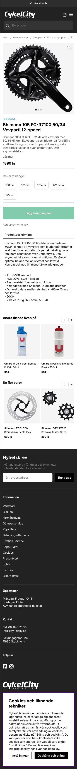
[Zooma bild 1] (38, 78)
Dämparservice (13, 523)
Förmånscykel (12, 517)
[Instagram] (12, 667)
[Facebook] (5, 667)
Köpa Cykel (10, 547)
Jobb (6, 564)
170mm (41, 185)
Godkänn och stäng (51, 755)
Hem (5, 37)
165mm (25, 185)
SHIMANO (9, 119)
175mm (10, 195)
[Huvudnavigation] (71, 14)
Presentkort (10, 558)
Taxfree (8, 570)
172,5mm (58, 185)
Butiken (8, 512)
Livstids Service (13, 541)
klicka (37, 605)
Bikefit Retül (11, 576)
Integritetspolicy (19, 749)
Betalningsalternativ (16, 535)
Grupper (37, 37)
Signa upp (64, 477)
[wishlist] (69, 47)
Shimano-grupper (56, 37)
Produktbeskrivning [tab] (18, 234)
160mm (10, 185)
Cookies (8, 552)
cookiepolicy (51, 749)
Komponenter (20, 37)
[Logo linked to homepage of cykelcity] (19, 14)
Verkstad (9, 506)
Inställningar (20, 755)
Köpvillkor (9, 529)
